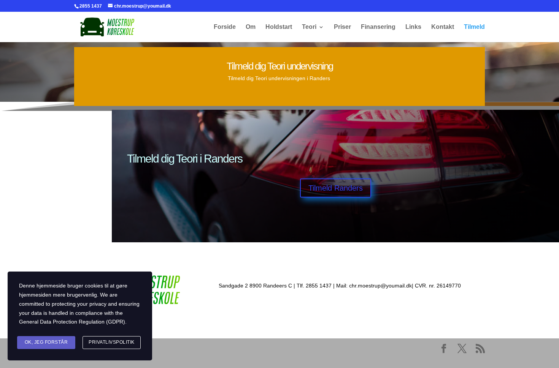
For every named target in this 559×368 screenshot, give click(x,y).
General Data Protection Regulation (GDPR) (72, 322)
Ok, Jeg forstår (46, 342)
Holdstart (278, 27)
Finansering (378, 27)
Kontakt (442, 27)
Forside (225, 27)
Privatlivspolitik (112, 342)
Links (413, 27)
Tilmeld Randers (335, 188)
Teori (309, 27)
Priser (342, 27)
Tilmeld (474, 27)
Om (251, 27)
